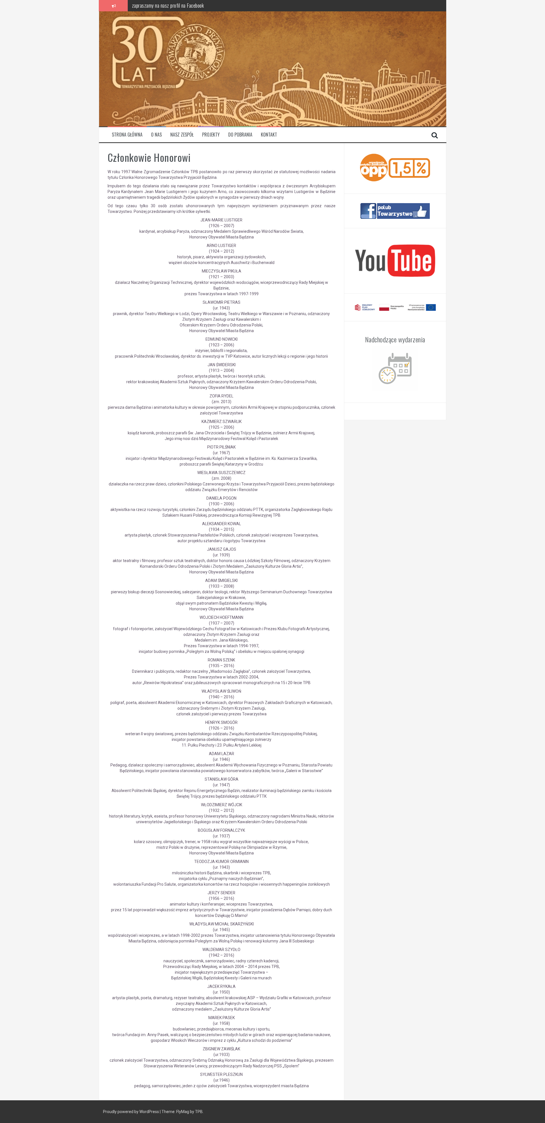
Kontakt (269, 134)
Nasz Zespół (182, 134)
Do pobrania (240, 134)
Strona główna (127, 134)
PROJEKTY (211, 134)
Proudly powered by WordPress (131, 1111)
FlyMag (182, 1111)
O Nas (156, 134)
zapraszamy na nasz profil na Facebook (168, 5)
